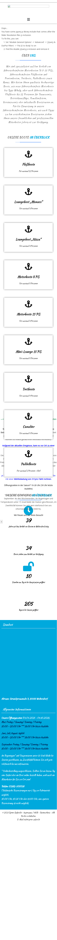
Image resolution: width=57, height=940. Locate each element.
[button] (28, 19)
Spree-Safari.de (15, 812)
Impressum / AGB (30, 812)
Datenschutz (45, 812)
